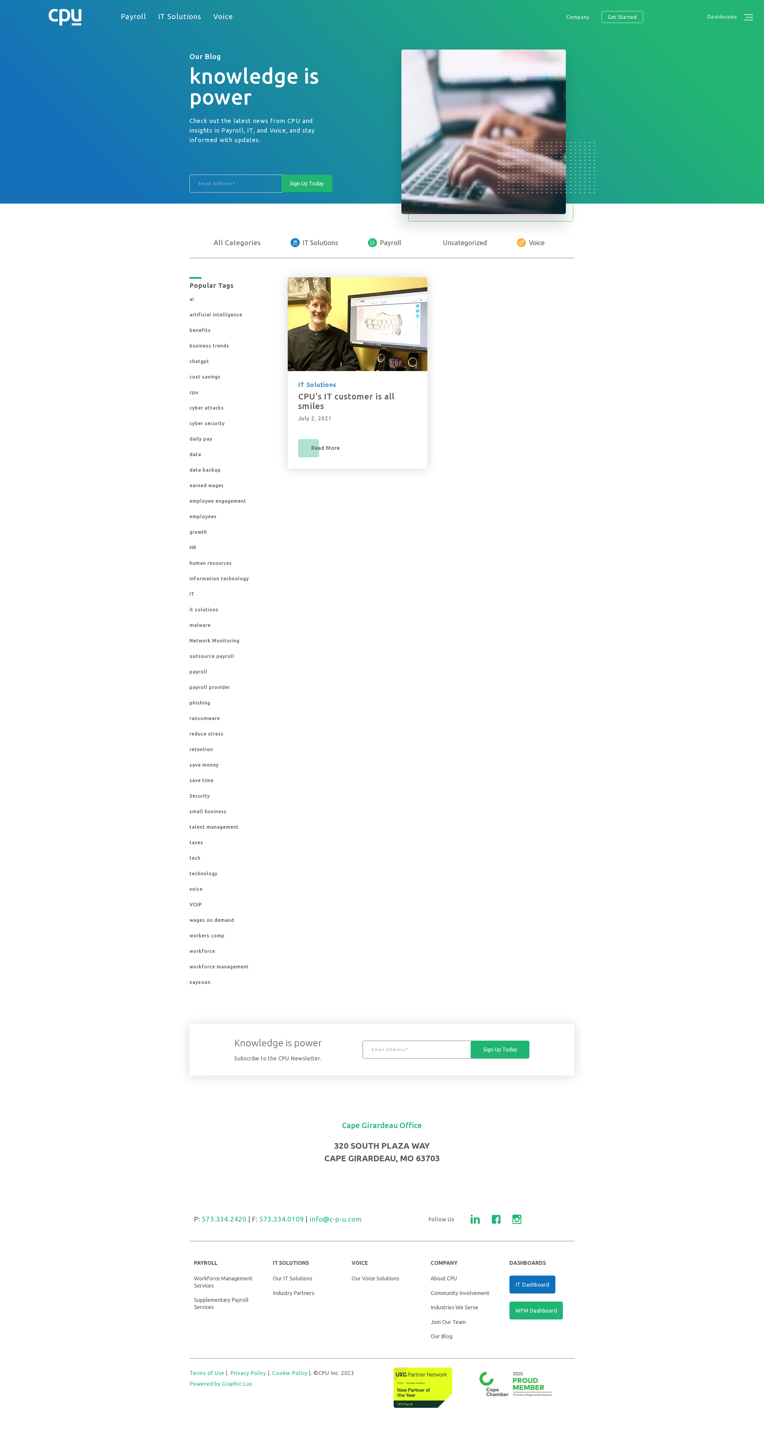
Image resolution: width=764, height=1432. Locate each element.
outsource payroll (212, 656)
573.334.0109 (281, 1219)
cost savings (205, 376)
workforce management (219, 966)
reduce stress (207, 733)
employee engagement (218, 501)
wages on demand (212, 920)
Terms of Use (207, 1373)
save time (202, 780)
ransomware (205, 718)
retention (201, 749)
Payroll (390, 242)
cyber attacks (207, 407)
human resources (211, 563)
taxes (196, 842)
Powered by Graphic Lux (221, 1384)
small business (208, 811)
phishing (200, 702)
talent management (214, 827)
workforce (202, 951)
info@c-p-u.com (335, 1219)
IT (192, 594)
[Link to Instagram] (516, 1219)
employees (203, 516)
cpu (194, 392)
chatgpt (199, 361)
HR (193, 547)
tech (195, 858)
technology (204, 873)
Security (200, 796)
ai (192, 299)
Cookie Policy (289, 1373)
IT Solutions (320, 242)
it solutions (204, 609)
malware (200, 625)
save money (204, 764)
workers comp (207, 935)
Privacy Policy (248, 1373)
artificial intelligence (216, 314)
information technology (219, 578)
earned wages (207, 485)
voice (196, 889)
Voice (537, 242)
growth (198, 532)
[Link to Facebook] (496, 1219)
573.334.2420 (224, 1219)
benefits (200, 330)
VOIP (196, 904)
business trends (209, 345)
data (195, 454)
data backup (205, 470)
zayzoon (200, 982)
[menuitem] (133, 17)
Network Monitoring (215, 640)
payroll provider (210, 687)
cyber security (207, 423)
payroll (198, 671)
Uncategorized (465, 242)
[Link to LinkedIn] (475, 1219)
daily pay (201, 439)
